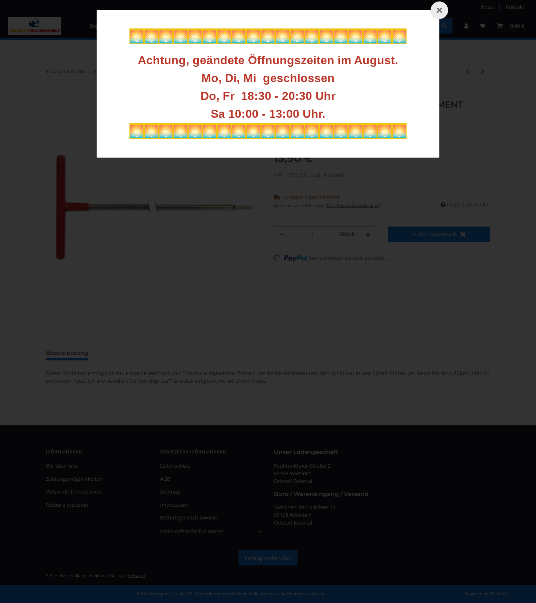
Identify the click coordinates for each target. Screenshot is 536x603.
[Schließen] (439, 10)
